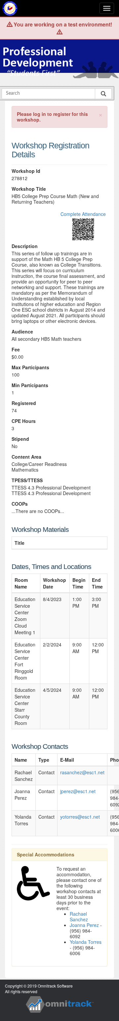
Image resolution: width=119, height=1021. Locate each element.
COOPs (20, 504)
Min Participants (30, 385)
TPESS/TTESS (27, 480)
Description (25, 246)
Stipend (20, 439)
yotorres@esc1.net (80, 816)
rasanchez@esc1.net (82, 772)
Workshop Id (26, 171)
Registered (24, 403)
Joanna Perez (84, 925)
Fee (16, 349)
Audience (22, 331)
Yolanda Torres (85, 942)
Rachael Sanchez (79, 916)
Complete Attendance (83, 214)
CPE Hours (24, 421)
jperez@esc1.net (78, 791)
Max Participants (30, 367)
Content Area (26, 457)
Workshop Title (29, 189)
